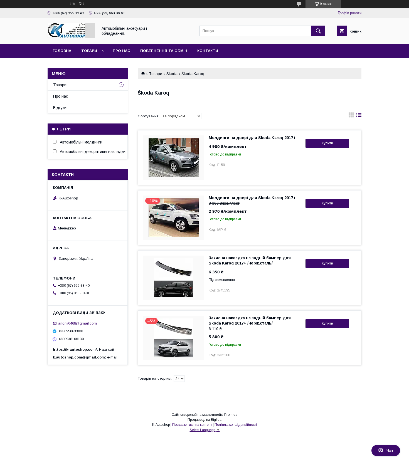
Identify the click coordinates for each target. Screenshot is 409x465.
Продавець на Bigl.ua (204, 420)
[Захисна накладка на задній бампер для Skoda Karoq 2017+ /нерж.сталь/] (173, 278)
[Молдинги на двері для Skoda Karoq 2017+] (173, 157)
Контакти (207, 51)
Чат (389, 450)
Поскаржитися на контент (192, 425)
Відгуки (59, 107)
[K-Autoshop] (71, 36)
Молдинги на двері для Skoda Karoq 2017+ (252, 137)
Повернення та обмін (163, 51)
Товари (89, 51)
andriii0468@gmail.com (77, 323)
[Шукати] (318, 31)
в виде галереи (351, 116)
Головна (62, 51)
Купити (327, 143)
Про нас (121, 51)
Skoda (172, 73)
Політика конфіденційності (236, 425)
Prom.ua (230, 415)
